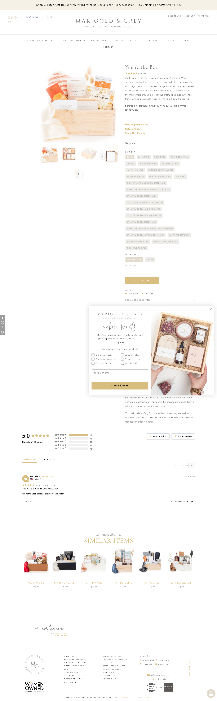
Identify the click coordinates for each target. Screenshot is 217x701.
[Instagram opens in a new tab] (9, 18)
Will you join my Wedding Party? (145, 203)
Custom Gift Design (74, 666)
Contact (108, 47)
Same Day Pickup (135, 133)
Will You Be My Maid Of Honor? (143, 209)
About (172, 40)
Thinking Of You (179, 157)
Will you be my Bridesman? (141, 222)
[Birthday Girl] (94, 560)
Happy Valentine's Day (165, 242)
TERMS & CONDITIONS (130, 697)
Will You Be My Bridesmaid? (142, 196)
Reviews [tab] (28, 459)
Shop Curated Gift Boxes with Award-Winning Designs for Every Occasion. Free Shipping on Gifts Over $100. (108, 4)
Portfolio (151, 40)
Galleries (69, 675)
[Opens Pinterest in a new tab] (146, 664)
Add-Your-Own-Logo (75, 662)
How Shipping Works (136, 124)
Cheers (131, 164)
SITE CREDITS (147, 697)
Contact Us (109, 675)
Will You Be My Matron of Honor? (145, 235)
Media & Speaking (73, 679)
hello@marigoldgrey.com (161, 675)
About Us (69, 656)
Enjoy (130, 157)
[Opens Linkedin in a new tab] (162, 664)
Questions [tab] (46, 459)
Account (190, 16)
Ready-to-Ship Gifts (39, 40)
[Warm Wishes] (36, 560)
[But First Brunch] (180, 560)
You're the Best (29, 493)
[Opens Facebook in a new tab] (131, 293)
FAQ (66, 669)
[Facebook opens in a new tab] (12, 18)
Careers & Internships (115, 659)
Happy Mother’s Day (138, 242)
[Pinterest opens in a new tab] (15, 18)
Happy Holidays (135, 170)
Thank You (160, 157)
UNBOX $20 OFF (119, 385)
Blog (187, 40)
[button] (188, 501)
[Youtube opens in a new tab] (9, 22)
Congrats (143, 157)
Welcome (181, 177)
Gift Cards (108, 672)
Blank (150, 259)
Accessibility (110, 679)
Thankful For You (137, 248)
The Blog (108, 662)
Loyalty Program (112, 669)
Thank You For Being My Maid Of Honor (148, 190)
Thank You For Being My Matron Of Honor (150, 229)
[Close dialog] (210, 309)
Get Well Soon (169, 164)
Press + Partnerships (114, 666)
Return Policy (132, 129)
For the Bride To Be (160, 177)
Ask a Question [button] (159, 436)
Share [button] (28, 501)
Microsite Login (174, 16)
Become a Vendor (112, 656)
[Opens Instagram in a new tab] (147, 660)
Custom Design (124, 40)
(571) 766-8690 (161, 679)
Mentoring (70, 682)
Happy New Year (135, 177)
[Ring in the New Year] (65, 560)
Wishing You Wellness (161, 170)
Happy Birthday (148, 164)
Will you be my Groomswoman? (144, 216)
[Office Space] (151, 560)
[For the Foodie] (123, 560)
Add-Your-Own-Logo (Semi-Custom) (85, 40)
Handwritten (134, 259)
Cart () (204, 16)
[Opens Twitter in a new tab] (147, 293)
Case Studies (71, 672)
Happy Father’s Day (179, 235)
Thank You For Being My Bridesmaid (146, 183)
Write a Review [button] (185, 436)
